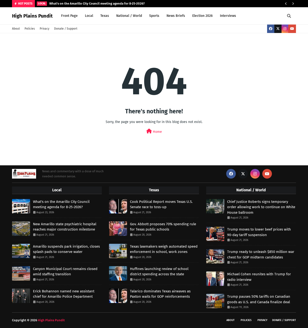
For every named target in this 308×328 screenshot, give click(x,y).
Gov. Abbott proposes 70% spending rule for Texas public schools (163, 227)
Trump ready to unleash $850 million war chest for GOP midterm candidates (260, 254)
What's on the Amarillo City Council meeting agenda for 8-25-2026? (97, 3)
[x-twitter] (278, 29)
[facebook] (270, 29)
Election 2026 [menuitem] (202, 16)
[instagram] (285, 29)
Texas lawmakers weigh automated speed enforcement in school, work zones (164, 249)
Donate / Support (65, 28)
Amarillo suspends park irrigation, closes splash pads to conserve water (66, 249)
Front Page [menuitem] (69, 16)
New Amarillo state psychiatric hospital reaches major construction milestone (64, 227)
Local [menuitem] (89, 16)
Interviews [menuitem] (228, 16)
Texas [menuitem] (104, 16)
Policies (30, 28)
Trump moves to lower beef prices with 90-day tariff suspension (259, 232)
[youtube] (292, 29)
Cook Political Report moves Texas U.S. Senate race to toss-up (161, 204)
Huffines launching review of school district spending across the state (159, 272)
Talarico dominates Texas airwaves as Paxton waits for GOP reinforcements (160, 294)
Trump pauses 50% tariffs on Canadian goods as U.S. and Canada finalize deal (258, 299)
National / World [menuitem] (129, 16)
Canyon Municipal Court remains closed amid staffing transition (65, 272)
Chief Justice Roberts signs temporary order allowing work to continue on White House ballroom (261, 207)
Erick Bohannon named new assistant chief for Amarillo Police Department (63, 294)
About (16, 28)
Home (157, 132)
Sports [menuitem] (154, 16)
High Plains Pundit (32, 16)
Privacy (44, 28)
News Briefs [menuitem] (176, 16)
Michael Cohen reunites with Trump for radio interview (259, 277)
